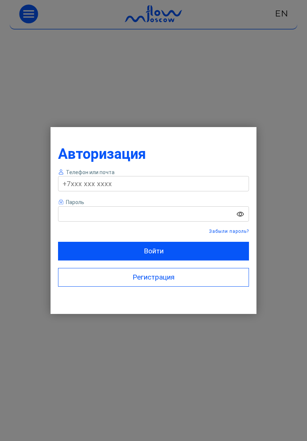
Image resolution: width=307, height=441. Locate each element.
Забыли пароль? (229, 231)
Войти (154, 251)
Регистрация (153, 277)
